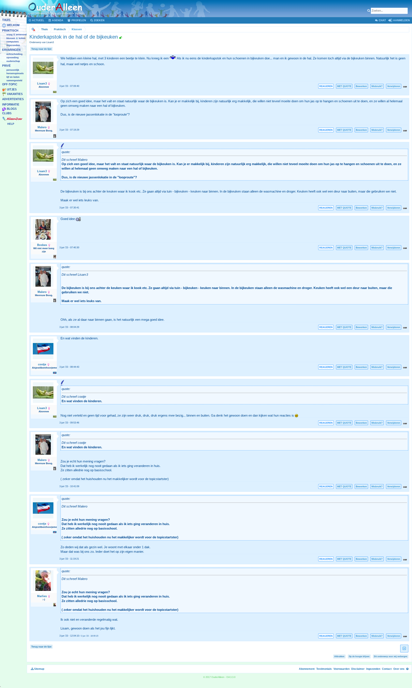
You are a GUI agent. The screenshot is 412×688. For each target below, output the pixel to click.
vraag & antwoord (16, 34)
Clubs (7, 113)
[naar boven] (404, 649)
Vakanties (15, 94)
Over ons (398, 668)
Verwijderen (393, 86)
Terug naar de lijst (41, 49)
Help (10, 123)
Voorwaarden (341, 668)
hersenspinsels (15, 73)
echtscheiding (14, 54)
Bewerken (361, 86)
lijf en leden (13, 77)
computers (12, 42)
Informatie (10, 104)
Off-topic (9, 84)
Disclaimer (358, 668)
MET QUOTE (344, 86)
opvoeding (12, 57)
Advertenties (13, 99)
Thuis (6, 20)
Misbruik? (377, 86)
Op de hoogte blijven (359, 656)
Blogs (12, 109)
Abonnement (307, 668)
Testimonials (324, 668)
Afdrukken (339, 656)
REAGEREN (326, 86)
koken (22, 38)
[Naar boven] (407, 669)
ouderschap (13, 61)
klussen (10, 38)
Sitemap (38, 668)
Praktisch (10, 30)
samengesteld (14, 80)
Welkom (13, 25)
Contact (387, 668)
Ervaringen (11, 50)
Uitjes (12, 89)
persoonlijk (12, 70)
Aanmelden (401, 20)
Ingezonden (13, 45)
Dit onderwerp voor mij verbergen (390, 656)
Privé (6, 66)
